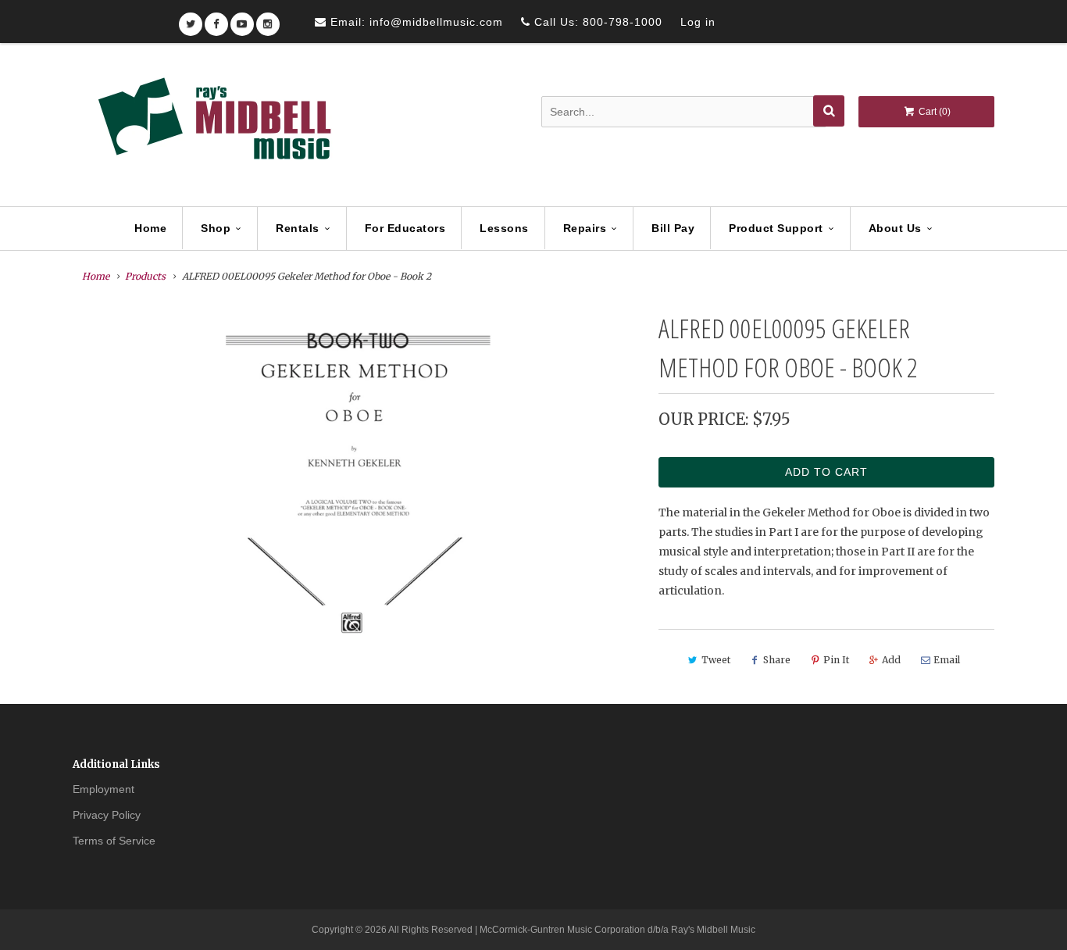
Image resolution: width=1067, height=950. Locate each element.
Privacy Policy (107, 815)
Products (145, 276)
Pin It (836, 660)
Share (776, 660)
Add (891, 660)
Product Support (776, 228)
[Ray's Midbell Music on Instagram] (268, 19)
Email (946, 660)
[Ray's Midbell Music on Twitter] (190, 19)
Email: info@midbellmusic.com (415, 22)
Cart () (933, 111)
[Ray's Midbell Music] (213, 125)
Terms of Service (114, 840)
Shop (215, 228)
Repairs (585, 228)
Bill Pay (672, 228)
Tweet (715, 660)
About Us (895, 228)
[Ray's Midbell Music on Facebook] (216, 19)
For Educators (405, 228)
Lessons (504, 228)
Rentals (297, 228)
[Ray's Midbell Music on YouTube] (242, 19)
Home (150, 228)
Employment (103, 789)
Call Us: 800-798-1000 (596, 22)
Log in (697, 22)
